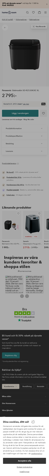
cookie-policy (36, 453)
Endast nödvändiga (24, 467)
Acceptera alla (24, 461)
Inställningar (24, 472)
